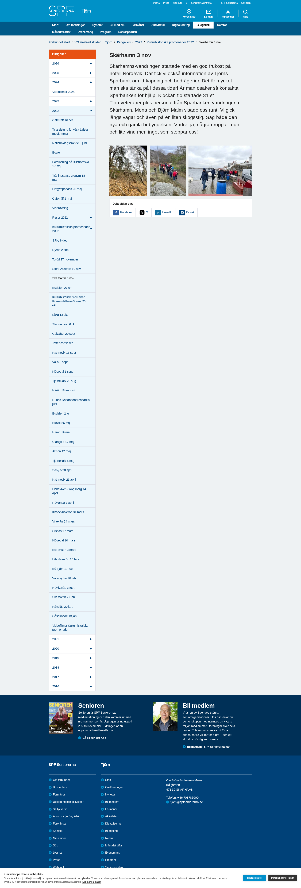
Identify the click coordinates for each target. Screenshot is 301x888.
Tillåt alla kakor (254, 878)
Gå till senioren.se (94, 737)
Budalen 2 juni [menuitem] (61, 413)
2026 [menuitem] (55, 63)
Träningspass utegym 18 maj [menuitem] (68, 177)
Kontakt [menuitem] (208, 16)
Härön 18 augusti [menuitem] (63, 390)
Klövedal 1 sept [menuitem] (62, 371)
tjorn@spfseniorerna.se (187, 802)
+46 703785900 (187, 797)
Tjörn (108, 42)
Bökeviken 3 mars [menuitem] (64, 550)
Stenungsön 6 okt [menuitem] (64, 324)
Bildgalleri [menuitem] (59, 54)
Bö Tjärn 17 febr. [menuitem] (63, 568)
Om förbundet (61, 779)
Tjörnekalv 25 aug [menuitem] (64, 381)
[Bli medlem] (165, 716)
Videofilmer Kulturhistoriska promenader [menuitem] (70, 627)
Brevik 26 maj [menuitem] (61, 423)
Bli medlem (117, 25)
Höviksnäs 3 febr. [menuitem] (63, 587)
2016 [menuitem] (55, 686)
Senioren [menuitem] (246, 2)
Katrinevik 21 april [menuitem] (64, 479)
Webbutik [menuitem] (177, 2)
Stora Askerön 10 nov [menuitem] (66, 269)
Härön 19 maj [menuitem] (61, 432)
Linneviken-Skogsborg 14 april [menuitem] (69, 491)
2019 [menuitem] (55, 658)
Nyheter (97, 25)
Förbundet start (59, 42)
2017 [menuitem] (55, 677)
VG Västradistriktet (88, 42)
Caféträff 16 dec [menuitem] (63, 120)
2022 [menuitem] (55, 110)
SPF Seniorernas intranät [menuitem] (199, 2)
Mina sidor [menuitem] (228, 16)
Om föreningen (75, 25)
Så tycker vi (60, 809)
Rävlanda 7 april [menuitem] (63, 502)
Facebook (126, 212)
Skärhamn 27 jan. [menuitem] (64, 597)
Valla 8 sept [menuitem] (60, 362)
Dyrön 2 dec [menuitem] (60, 250)
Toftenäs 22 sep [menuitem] (62, 343)
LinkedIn (167, 212)
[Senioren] (61, 718)
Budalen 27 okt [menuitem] (62, 288)
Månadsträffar (61, 32)
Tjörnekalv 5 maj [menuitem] (63, 461)
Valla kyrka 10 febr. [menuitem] (64, 578)
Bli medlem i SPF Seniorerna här (208, 746)
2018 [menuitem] (55, 667)
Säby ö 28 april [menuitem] (62, 470)
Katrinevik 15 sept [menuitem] (64, 352)
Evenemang (85, 32)
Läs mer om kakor (91, 882)
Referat (222, 25)
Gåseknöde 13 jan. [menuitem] (64, 616)
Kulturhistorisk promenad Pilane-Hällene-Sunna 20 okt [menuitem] (69, 301)
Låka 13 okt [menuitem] (60, 314)
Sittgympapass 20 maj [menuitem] (67, 189)
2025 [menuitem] (55, 73)
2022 (138, 42)
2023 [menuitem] (55, 101)
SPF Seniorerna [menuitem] (229, 2)
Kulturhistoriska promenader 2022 (170, 42)
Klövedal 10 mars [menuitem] (63, 540)
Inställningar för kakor (282, 878)
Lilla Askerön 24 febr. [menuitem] (66, 559)
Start (55, 25)
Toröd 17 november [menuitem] (65, 259)
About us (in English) (66, 816)
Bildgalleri (203, 25)
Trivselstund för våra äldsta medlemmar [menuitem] (70, 131)
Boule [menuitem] (56, 152)
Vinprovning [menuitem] (60, 208)
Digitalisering (181, 25)
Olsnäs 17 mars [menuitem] (62, 531)
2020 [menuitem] (55, 648)
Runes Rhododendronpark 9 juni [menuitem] (71, 402)
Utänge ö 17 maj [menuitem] (63, 442)
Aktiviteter (158, 25)
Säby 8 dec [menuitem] (59, 240)
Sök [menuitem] (245, 16)
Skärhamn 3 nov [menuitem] (63, 278)
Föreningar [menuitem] (189, 16)
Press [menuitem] (166, 2)
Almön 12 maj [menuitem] (61, 451)
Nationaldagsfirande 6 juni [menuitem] (69, 143)
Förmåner (138, 25)
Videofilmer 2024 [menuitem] (63, 92)
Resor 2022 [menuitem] (60, 217)
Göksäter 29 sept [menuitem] (63, 333)
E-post (190, 212)
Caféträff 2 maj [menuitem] (62, 198)
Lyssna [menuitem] (156, 2)
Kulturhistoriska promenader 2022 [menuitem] (71, 229)
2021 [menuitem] (55, 639)
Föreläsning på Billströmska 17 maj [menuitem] (70, 164)
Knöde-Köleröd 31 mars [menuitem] (68, 512)
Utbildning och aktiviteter (68, 801)
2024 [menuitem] (55, 82)
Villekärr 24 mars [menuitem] (63, 521)
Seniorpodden (127, 32)
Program (105, 32)
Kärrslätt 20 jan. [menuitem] (62, 606)
